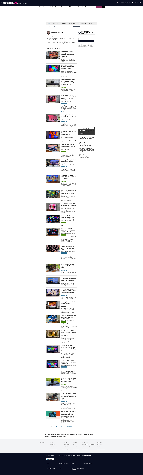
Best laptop (63, 23)
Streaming (57, 6)
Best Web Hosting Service (54, 446)
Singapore (49, 434)
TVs (53, 6)
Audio (66, 6)
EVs (83, 6)
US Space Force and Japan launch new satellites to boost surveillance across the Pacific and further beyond (87, 150)
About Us (47, 463)
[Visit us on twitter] (122, 2)
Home (79, 6)
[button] (139, 2)
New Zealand (63, 434)
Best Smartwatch (76, 449)
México (64, 436)
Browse (86, 6)
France (84, 434)
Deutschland (60, 436)
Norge (91, 434)
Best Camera (99, 442)
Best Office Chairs (85, 449)
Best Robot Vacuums (101, 449)
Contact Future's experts (63, 463)
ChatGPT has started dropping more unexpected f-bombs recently (87, 132)
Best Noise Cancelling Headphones (88, 444)
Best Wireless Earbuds (86, 446)
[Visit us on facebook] (120, 2)
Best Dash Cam (100, 444)
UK (46, 434)
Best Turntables (85, 442)
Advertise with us (75, 466)
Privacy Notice (90, 43)
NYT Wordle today (82, 23)
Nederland (80, 434)
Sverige (88, 434)
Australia (54, 434)
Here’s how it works (76, 26)
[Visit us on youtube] (123, 2)
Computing (45, 6)
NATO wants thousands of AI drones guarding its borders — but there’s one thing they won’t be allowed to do (87, 138)
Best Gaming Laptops (66, 444)
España (55, 436)
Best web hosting (72, 23)
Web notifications (87, 466)
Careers (60, 468)
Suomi (51, 436)
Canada (58, 434)
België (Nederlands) (73, 434)
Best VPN (90, 23)
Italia (68, 434)
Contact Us (74, 463)
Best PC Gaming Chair (66, 449)
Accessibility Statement (50, 468)
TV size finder (55, 23)
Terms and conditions (88, 463)
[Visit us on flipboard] (125, 2)
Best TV (74, 444)
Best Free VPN (52, 444)
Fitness (62, 6)
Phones (40, 6)
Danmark (47, 436)
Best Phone (75, 442)
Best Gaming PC (65, 446)
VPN (70, 6)
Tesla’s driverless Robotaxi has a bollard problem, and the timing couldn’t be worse (87, 144)
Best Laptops (64, 442)
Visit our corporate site (86, 455)
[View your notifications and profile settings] (135, 3)
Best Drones (99, 446)
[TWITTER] (62, 32)
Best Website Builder (53, 449)
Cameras (75, 6)
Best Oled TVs (75, 446)
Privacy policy (48, 466)
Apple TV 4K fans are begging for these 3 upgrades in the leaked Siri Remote (86, 156)
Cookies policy (61, 466)
